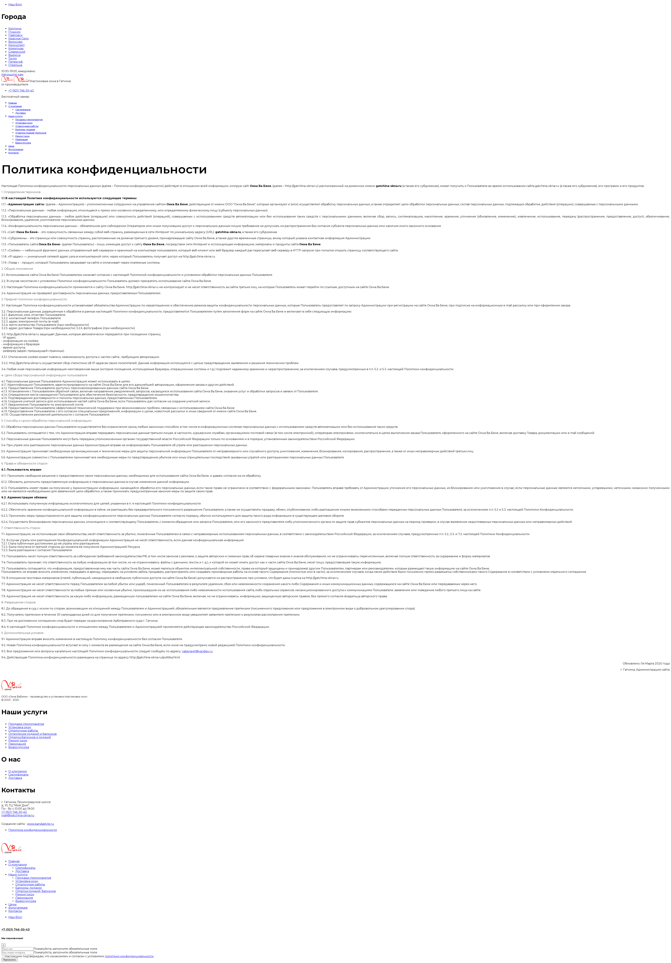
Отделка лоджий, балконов (30, 133)
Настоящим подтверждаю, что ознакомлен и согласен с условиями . (79, 956)
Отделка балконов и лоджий (29, 737)
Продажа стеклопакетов (29, 119)
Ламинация (21, 139)
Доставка (20, 113)
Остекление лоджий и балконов (32, 734)
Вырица (14, 55)
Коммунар (16, 48)
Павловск (15, 35)
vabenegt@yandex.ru (197, 651)
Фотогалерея (15, 149)
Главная (12, 103)
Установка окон (24, 123)
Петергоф (15, 61)
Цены (11, 146)
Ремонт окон (22, 136)
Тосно (12, 58)
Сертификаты (23, 109)
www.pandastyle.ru (40, 824)
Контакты (13, 152)
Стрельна (15, 65)
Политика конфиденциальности (32, 830)
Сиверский (16, 51)
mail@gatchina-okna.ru (17, 815)
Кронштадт (16, 45)
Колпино (14, 28)
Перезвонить (9, 959)
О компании (15, 106)
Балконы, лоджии (25, 129)
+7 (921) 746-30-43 (21, 90)
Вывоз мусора (23, 142)
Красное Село (18, 38)
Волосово (15, 41)
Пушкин (14, 32)
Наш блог (15, 4)
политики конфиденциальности (129, 956)
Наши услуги (15, 116)
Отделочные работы (26, 126)
